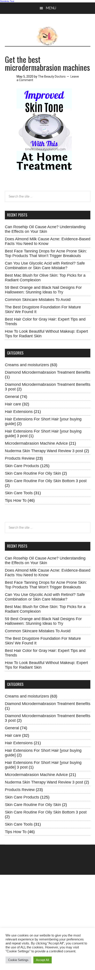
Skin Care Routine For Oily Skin (33, 473)
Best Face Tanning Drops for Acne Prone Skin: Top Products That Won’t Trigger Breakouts (46, 253)
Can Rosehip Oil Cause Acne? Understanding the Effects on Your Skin (45, 229)
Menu (51, 8)
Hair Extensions (19, 411)
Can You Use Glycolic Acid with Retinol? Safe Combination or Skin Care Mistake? (45, 265)
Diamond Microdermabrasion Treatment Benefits (47, 372)
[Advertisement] (47, 922)
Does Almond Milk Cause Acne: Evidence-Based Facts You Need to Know (47, 241)
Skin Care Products (22, 466)
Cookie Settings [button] (18, 960)
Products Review (20, 458)
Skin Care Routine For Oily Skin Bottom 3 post (46, 481)
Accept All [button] (42, 960)
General (12, 396)
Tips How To (16, 500)
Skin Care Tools (19, 493)
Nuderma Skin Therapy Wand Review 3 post (44, 451)
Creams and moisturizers (27, 365)
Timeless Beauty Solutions (48, 36)
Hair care (13, 404)
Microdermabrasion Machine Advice (36, 443)
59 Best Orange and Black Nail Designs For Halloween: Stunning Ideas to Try (43, 289)
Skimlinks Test (7, 1)
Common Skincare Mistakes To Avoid (37, 299)
